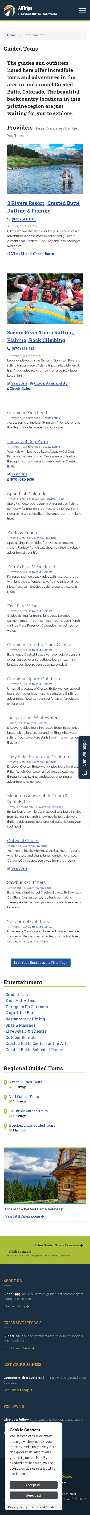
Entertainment (34, 35)
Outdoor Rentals (21, 1037)
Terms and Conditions (45, 1507)
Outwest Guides (23, 840)
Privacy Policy (18, 1507)
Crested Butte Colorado (37, 14)
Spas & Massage (21, 1025)
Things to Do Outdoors (27, 1006)
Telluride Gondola (19, 1251)
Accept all (33, 1485)
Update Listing (51, 417)
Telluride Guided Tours (28, 1111)
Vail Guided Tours (24, 1096)
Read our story (15, 1306)
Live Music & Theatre (26, 1031)
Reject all (34, 1495)
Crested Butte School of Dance (34, 1049)
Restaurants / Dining (25, 1018)
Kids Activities (20, 1000)
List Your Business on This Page (40, 962)
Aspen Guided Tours (25, 1082)
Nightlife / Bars (20, 1012)
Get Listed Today (17, 1390)
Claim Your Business (44, 537)
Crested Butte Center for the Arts (37, 1043)
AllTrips (25, 8)
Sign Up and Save (17, 1348)
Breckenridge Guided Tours (32, 1125)
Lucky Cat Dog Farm (27, 441)
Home (11, 35)
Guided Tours (18, 994)
